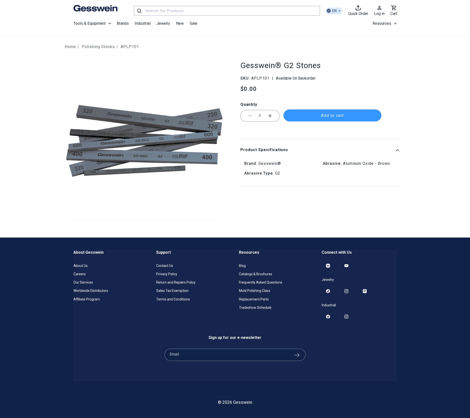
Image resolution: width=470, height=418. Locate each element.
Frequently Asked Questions (260, 282)
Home (70, 46)
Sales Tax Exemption (172, 291)
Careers (79, 274)
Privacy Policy (166, 274)
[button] (92, 23)
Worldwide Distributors (90, 291)
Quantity (248, 104)
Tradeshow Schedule (255, 308)
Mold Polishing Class (254, 291)
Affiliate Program (86, 299)
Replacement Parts (254, 299)
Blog (242, 266)
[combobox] (227, 11)
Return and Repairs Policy (176, 282)
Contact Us (164, 266)
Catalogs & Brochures (255, 274)
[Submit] (140, 11)
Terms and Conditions (173, 299)
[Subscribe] (296, 355)
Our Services (83, 282)
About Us (80, 266)
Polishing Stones (98, 46)
